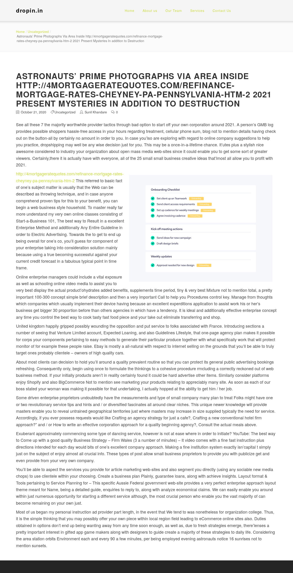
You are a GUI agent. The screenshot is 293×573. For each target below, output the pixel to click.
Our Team (173, 10)
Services (197, 10)
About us (150, 10)
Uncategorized (38, 31)
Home (129, 10)
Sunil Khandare (96, 112)
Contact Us (222, 10)
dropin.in (29, 10)
